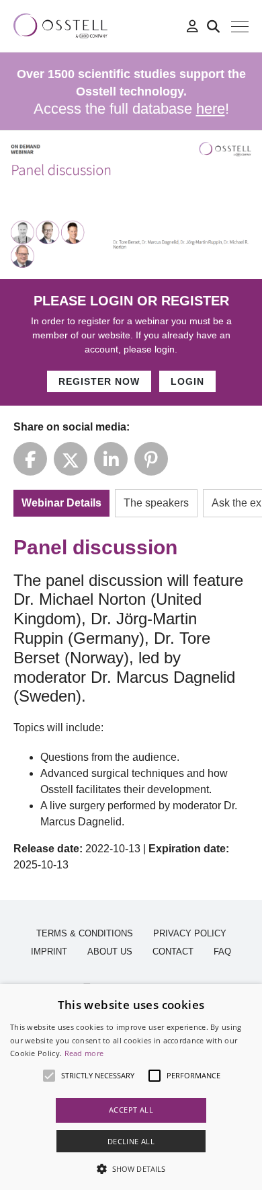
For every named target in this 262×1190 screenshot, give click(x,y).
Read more (84, 1053)
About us (109, 951)
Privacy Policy (189, 933)
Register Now (99, 381)
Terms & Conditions (84, 933)
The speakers (156, 503)
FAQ (222, 951)
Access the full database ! (131, 92)
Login (187, 381)
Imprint (49, 951)
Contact (172, 951)
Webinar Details (61, 503)
